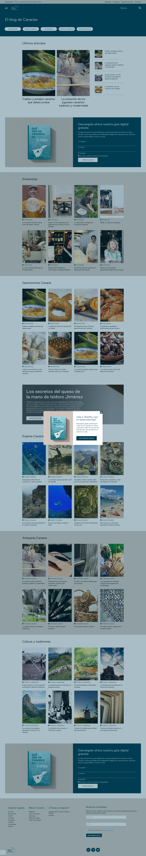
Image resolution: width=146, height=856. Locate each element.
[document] (73, 428)
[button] (101, 412)
